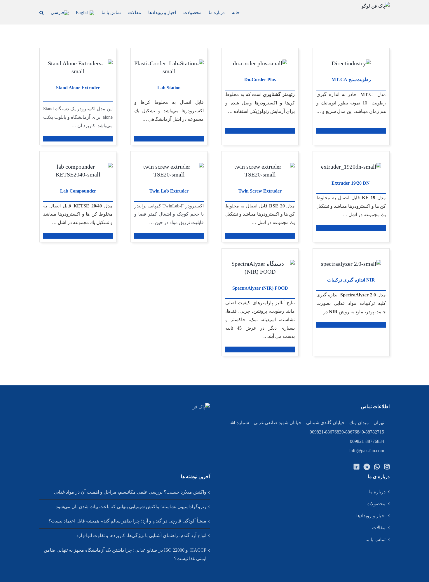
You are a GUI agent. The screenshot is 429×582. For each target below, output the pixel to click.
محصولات (376, 503)
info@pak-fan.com (366, 450)
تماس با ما (375, 539)
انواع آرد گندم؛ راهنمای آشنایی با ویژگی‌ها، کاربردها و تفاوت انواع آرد (141, 535)
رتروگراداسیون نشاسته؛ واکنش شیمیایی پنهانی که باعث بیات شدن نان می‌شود (131, 506)
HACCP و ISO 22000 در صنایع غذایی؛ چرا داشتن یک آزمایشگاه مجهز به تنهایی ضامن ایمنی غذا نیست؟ (125, 554)
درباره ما (377, 491)
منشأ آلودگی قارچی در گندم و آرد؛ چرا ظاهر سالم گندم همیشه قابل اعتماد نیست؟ (127, 520)
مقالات (379, 527)
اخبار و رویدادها (371, 515)
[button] (41, 12)
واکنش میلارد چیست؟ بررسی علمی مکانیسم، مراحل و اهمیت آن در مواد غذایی (130, 492)
